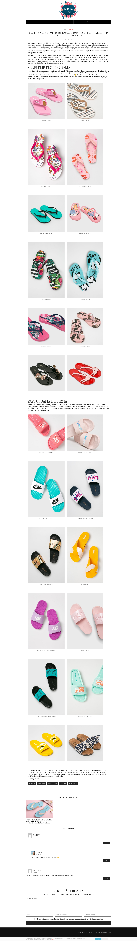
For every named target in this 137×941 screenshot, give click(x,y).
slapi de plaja (73, 783)
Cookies (95, 932)
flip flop (32, 783)
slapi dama (63, 783)
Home (50, 22)
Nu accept (104, 939)
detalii (53, 939)
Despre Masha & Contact (104, 932)
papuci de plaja (52, 783)
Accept (97, 939)
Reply (106, 843)
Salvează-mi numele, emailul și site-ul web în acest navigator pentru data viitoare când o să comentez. (69, 919)
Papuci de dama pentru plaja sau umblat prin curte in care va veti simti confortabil (39, 821)
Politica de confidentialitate (85, 932)
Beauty (56, 22)
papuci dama (41, 783)
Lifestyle (70, 22)
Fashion (62, 22)
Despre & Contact (79, 22)
